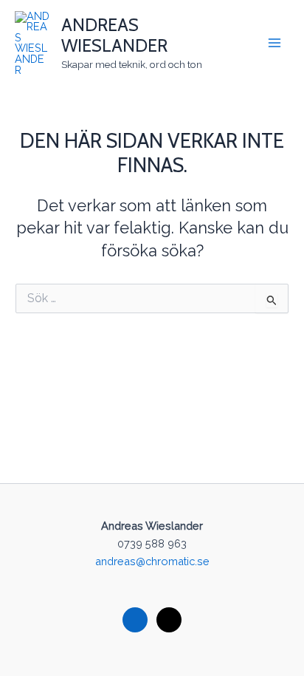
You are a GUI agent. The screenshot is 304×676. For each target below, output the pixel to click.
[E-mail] (169, 618)
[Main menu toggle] (274, 43)
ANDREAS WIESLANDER (114, 35)
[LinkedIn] (135, 618)
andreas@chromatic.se (152, 561)
